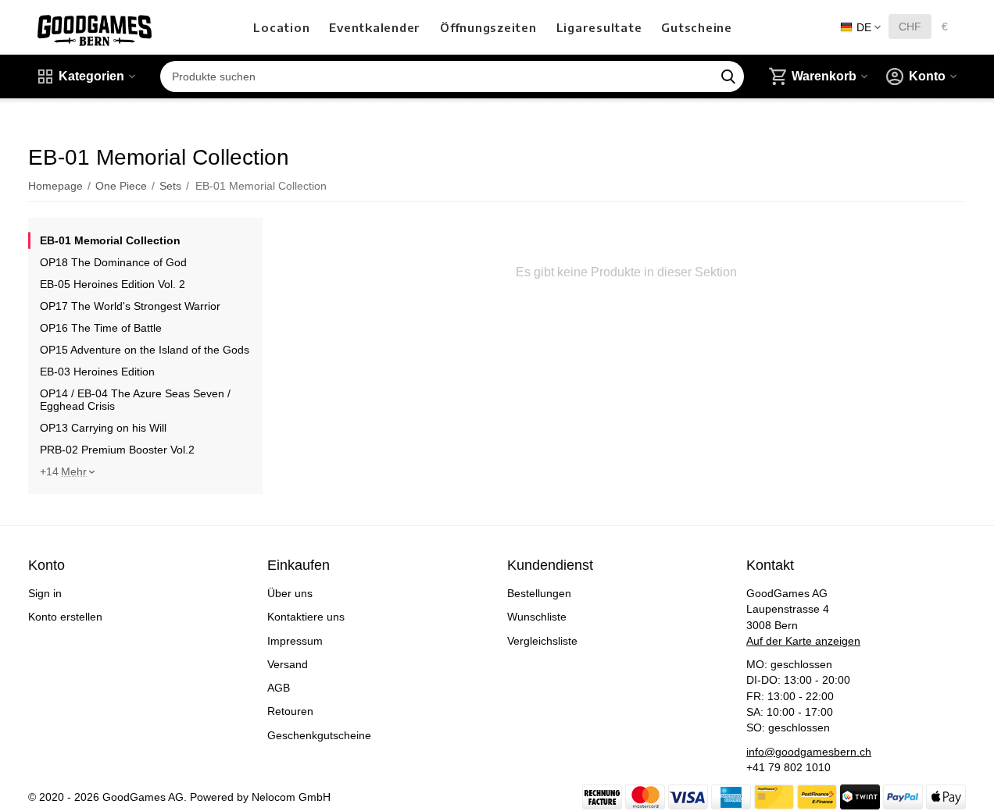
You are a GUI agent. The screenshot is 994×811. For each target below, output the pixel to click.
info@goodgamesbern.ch (808, 751)
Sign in (45, 593)
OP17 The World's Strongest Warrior (130, 306)
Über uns (290, 593)
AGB (278, 687)
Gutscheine (696, 27)
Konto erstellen (65, 616)
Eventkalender (374, 27)
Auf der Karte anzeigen (803, 641)
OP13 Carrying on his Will (103, 428)
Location (281, 27)
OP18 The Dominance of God (113, 262)
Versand (287, 664)
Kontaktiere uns (306, 616)
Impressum (295, 641)
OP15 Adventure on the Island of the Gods (144, 349)
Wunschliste (537, 616)
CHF (910, 26)
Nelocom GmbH (291, 797)
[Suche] (728, 76)
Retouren (290, 711)
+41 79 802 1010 (788, 767)
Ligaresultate (599, 27)
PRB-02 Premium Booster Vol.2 (117, 449)
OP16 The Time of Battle (101, 328)
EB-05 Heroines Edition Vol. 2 (112, 284)
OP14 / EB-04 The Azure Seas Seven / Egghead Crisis (135, 399)
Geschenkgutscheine (319, 735)
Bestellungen (539, 593)
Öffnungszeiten (488, 27)
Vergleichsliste (542, 641)
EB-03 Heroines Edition (97, 371)
